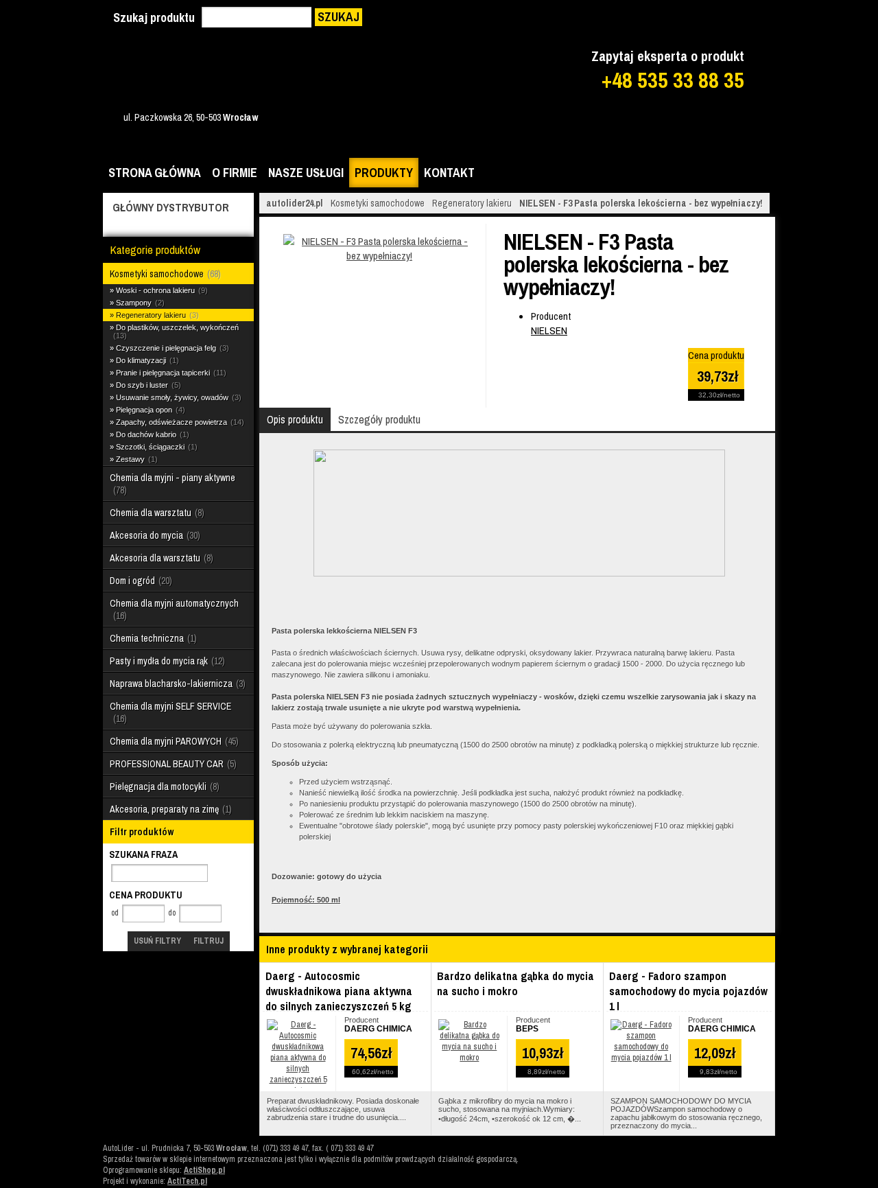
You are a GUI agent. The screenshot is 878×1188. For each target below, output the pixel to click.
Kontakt (449, 172)
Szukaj (338, 16)
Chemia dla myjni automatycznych (174, 609)
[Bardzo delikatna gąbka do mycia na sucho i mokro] (469, 1057)
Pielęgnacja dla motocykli (163, 786)
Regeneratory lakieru (156, 315)
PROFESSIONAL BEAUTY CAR (172, 764)
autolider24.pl (294, 203)
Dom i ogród (139, 580)
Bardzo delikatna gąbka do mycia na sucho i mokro (515, 983)
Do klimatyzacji (146, 360)
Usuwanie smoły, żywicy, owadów (177, 397)
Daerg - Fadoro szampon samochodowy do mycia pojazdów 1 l (688, 991)
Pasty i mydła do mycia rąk (166, 661)
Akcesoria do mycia (154, 535)
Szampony (139, 303)
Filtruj (208, 940)
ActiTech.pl (187, 1181)
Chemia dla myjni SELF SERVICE (170, 712)
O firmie (234, 172)
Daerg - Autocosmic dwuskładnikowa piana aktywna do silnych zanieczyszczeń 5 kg (338, 991)
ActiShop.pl (204, 1170)
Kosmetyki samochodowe (164, 274)
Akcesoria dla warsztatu (160, 558)
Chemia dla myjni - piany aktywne (172, 483)
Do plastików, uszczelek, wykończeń (177, 331)
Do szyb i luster (147, 385)
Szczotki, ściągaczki (155, 447)
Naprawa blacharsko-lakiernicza (176, 683)
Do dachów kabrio (151, 434)
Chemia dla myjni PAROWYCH (173, 741)
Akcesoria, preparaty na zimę (169, 809)
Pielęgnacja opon (149, 410)
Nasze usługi (306, 172)
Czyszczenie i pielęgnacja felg (171, 348)
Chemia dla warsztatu (156, 512)
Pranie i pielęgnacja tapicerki (170, 373)
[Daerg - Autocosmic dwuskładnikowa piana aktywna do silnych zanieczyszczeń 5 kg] (298, 1090)
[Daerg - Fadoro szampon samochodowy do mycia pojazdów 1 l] (641, 1057)
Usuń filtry (157, 940)
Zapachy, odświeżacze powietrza (178, 422)
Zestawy (135, 459)
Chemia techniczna (152, 638)
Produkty (384, 172)
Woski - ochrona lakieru (160, 290)
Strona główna (154, 172)
